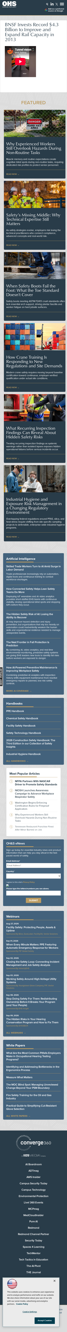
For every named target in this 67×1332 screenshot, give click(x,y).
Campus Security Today (33, 1183)
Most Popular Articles (25, 774)
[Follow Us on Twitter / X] (56, 4)
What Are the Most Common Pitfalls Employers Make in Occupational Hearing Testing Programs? (33, 1056)
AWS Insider (33, 1177)
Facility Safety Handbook (21, 725)
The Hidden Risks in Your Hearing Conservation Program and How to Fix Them (32, 1021)
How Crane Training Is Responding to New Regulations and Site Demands (34, 361)
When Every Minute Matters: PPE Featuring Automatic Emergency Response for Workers (32, 946)
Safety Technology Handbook (23, 733)
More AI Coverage (17, 691)
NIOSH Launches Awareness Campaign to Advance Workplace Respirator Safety (34, 794)
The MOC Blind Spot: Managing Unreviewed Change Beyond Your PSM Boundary (32, 1086)
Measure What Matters (19, 1077)
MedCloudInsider (33, 1215)
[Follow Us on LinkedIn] (52, 3)
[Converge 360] (33, 1143)
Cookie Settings (30, 1312)
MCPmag (33, 1209)
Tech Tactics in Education (33, 1259)
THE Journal (33, 1272)
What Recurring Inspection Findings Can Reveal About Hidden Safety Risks (31, 432)
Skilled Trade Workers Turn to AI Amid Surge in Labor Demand (33, 568)
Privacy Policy (29, 882)
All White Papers (16, 1116)
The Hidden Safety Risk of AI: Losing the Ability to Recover (29, 616)
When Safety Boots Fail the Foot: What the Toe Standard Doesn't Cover (32, 290)
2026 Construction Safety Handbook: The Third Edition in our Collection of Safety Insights (30, 743)
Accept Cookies (45, 1320)
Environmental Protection (33, 1196)
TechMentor (34, 1253)
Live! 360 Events (33, 1202)
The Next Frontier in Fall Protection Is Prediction (27, 644)
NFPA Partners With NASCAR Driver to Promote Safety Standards (36, 783)
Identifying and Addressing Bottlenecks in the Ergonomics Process (32, 1068)
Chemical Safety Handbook (22, 718)
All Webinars (14, 1032)
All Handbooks (16, 761)
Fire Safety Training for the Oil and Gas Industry (28, 1097)
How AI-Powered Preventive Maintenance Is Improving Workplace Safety (31, 669)
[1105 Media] (33, 1156)
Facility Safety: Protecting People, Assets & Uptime (31, 929)
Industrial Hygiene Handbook (23, 754)
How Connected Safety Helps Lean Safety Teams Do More (30, 590)
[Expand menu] (62, 5)
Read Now (11, 174)
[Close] (54, 1280)
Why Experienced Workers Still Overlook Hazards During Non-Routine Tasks (33, 148)
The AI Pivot (33, 1266)
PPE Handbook (15, 711)
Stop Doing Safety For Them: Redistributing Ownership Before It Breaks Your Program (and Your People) (31, 1002)
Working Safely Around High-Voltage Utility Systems (31, 980)
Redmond (33, 1227)
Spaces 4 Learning (33, 1247)
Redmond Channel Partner (33, 1234)
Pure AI (33, 1221)
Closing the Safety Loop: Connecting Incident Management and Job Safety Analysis (32, 963)
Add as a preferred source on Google (56, 10)
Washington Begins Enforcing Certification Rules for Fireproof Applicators (32, 805)
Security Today (33, 1240)
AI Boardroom (33, 1164)
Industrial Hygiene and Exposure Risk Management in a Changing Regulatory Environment (34, 505)
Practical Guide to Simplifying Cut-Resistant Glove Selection (31, 1107)
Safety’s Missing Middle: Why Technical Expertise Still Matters (33, 219)
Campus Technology (34, 1189)
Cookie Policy (22, 1304)
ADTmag (34, 1170)
